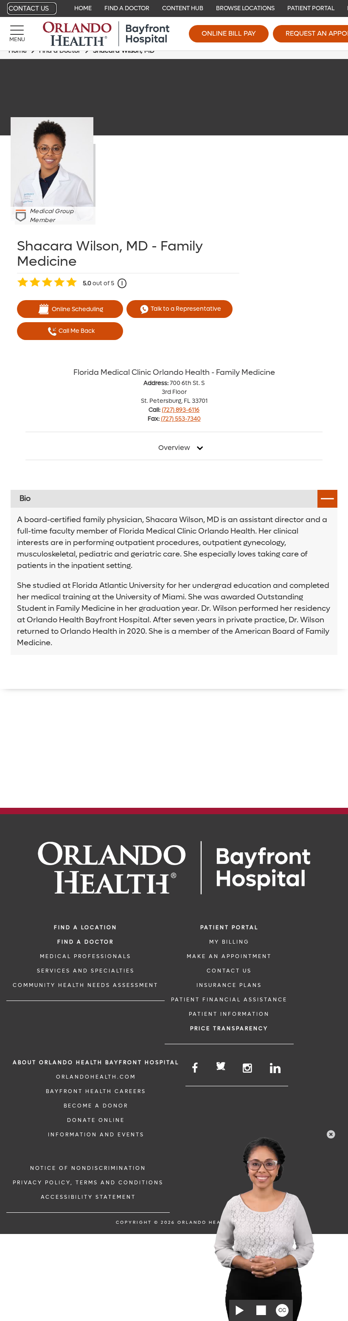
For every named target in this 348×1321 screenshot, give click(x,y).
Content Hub (182, 8)
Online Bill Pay (229, 33)
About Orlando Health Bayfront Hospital (96, 1062)
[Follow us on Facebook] (195, 1068)
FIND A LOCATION (85, 927)
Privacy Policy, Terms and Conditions (88, 1182)
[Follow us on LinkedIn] (276, 1068)
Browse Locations (245, 8)
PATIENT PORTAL (229, 927)
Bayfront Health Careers (96, 1091)
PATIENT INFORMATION (229, 1014)
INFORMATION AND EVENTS (96, 1134)
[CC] (282, 1310)
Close (331, 1134)
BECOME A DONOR (96, 1105)
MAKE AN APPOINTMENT (229, 956)
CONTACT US (229, 970)
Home (83, 8)
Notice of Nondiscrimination (88, 1168)
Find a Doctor (126, 8)
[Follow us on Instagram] (248, 1068)
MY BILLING (229, 942)
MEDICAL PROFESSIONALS (85, 956)
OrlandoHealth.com (96, 1077)
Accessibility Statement (88, 1197)
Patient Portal (310, 8)
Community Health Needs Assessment (85, 985)
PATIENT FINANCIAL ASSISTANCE (229, 999)
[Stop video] (261, 1310)
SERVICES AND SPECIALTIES (86, 970)
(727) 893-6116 (180, 410)
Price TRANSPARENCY (229, 1028)
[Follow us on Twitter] (221, 1067)
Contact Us (28, 8)
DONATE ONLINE (96, 1120)
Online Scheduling (77, 309)
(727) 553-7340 (181, 419)
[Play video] (239, 1310)
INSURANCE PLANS (229, 985)
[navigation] (174, 8)
